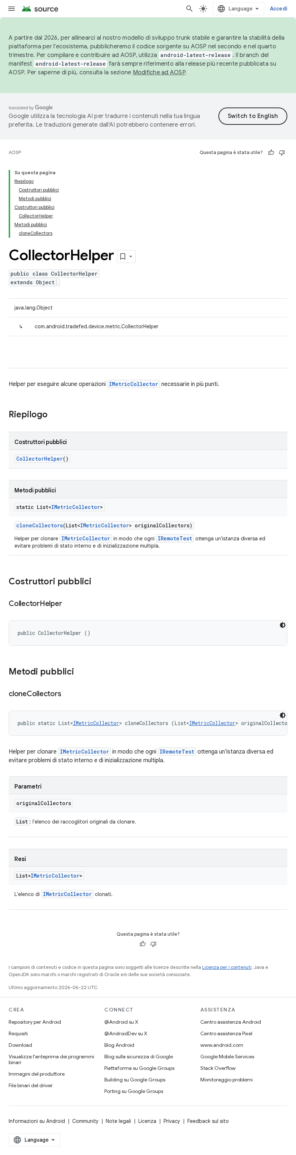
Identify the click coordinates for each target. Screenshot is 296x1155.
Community (85, 1121)
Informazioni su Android (37, 1121)
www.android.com (221, 1045)
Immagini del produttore (37, 1074)
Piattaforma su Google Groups (139, 1068)
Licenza (147, 1121)
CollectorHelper (39, 458)
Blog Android (119, 1045)
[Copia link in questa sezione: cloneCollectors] (68, 694)
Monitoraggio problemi (226, 1079)
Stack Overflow (218, 1068)
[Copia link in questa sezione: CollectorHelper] (69, 604)
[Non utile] (282, 152)
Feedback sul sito (208, 1121)
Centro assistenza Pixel (226, 1033)
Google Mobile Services (227, 1056)
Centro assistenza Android (230, 1022)
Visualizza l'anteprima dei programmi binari (51, 1059)
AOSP (15, 152)
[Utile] (271, 152)
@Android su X (121, 1022)
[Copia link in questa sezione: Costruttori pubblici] (98, 582)
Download (20, 1045)
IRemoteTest (175, 538)
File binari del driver (31, 1085)
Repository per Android (35, 1022)
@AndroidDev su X (125, 1033)
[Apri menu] (11, 8)
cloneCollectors (39, 525)
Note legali (118, 1121)
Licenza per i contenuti (227, 967)
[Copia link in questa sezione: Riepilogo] (55, 415)
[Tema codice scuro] (282, 625)
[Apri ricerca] (189, 8)
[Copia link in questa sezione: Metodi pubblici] (81, 672)
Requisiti (18, 1033)
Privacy (172, 1121)
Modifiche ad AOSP (159, 72)
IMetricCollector (133, 384)
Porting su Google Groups (133, 1091)
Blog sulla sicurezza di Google (138, 1056)
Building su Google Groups (134, 1079)
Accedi (279, 8)
